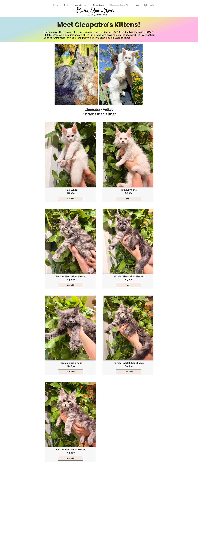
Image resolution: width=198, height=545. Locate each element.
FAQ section (148, 35)
